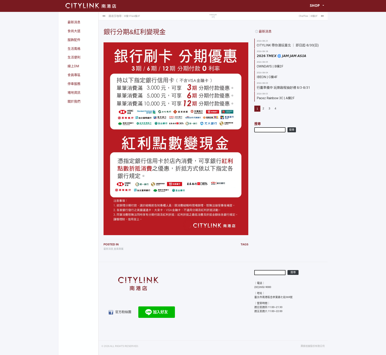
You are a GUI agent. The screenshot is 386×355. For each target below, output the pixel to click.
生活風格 (74, 49)
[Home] (90, 5)
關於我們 (74, 101)
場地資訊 (74, 93)
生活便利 (74, 57)
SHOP (315, 5)
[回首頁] (138, 282)
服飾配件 (74, 40)
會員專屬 (118, 249)
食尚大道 (74, 31)
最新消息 (74, 22)
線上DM (73, 66)
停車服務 (74, 84)
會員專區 (74, 75)
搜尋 (257, 124)
